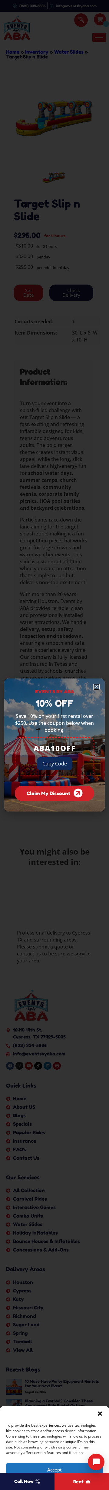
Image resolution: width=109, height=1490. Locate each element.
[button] (100, 1414)
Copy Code (54, 763)
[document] (54, 745)
